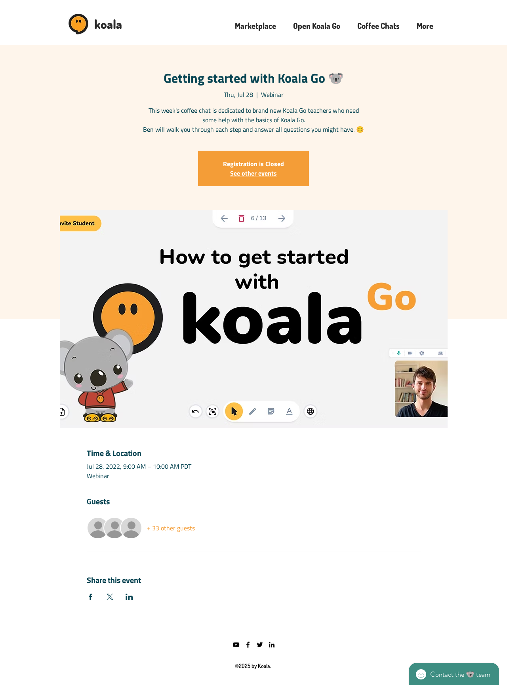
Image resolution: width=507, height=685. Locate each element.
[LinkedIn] (272, 645)
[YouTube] (236, 645)
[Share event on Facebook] (90, 597)
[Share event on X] (110, 597)
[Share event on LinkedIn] (129, 597)
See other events (253, 173)
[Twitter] (260, 645)
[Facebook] (248, 645)
